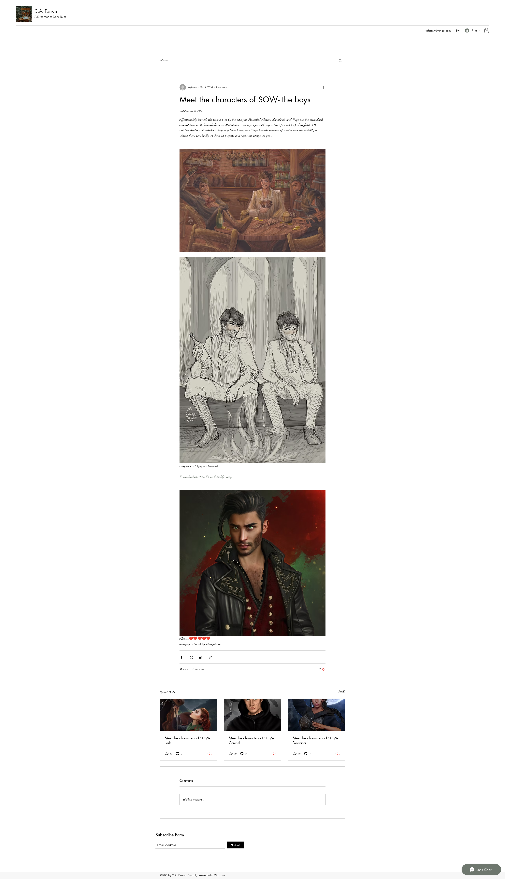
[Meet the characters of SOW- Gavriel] (252, 715)
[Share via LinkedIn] (201, 657)
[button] (486, 30)
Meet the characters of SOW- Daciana (315, 740)
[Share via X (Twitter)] (191, 657)
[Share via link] (210, 657)
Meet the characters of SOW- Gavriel (251, 740)
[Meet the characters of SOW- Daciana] (316, 715)
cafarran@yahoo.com (438, 30)
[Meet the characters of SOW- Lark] (188, 715)
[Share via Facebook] (181, 657)
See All (341, 691)
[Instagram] (458, 31)
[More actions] (323, 87)
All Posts (164, 60)
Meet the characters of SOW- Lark (187, 740)
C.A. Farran (46, 11)
